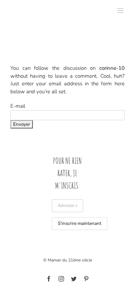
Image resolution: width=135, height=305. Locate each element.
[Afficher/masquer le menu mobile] (121, 10)
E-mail (17, 106)
